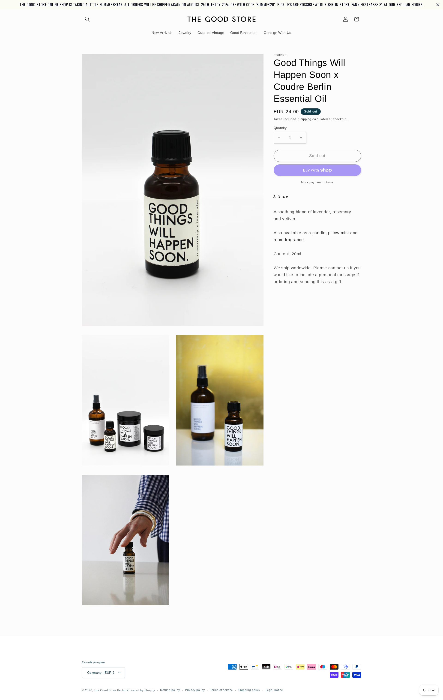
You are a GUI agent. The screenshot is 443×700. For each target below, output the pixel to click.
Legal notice (274, 689)
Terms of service (221, 689)
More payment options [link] (317, 173)
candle (319, 224)
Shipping (304, 110)
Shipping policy (249, 689)
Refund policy (170, 689)
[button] (87, 10)
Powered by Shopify (141, 690)
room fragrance (289, 230)
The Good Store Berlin (110, 690)
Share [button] (283, 187)
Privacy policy (195, 689)
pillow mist (338, 224)
